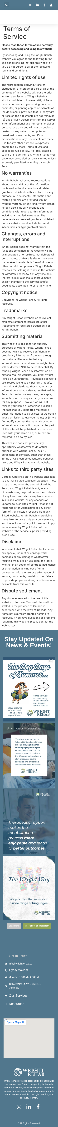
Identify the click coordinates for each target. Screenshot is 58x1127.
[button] (6, 4)
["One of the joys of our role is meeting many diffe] (29, 821)
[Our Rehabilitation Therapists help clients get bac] (29, 755)
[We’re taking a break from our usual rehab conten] (29, 689)
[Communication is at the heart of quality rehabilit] (29, 888)
